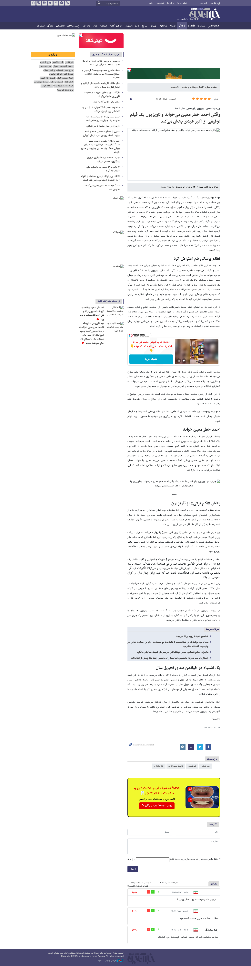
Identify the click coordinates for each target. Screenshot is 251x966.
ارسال (133, 869)
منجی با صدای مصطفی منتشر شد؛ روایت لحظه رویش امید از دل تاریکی (101, 133)
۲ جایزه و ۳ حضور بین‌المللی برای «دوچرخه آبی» (103, 169)
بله (38, 3)
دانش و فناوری (132, 26)
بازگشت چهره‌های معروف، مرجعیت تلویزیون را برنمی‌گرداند (102, 94)
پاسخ (134, 892)
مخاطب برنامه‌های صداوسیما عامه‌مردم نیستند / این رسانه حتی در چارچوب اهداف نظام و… (167, 644)
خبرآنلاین (198, 14)
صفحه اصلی (213, 26)
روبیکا (33, 3)
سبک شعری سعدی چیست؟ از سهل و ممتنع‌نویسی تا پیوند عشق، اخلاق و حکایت (101, 74)
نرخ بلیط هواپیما (65, 90)
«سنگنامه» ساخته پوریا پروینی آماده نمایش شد (102, 187)
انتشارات (60, 26)
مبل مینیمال (45, 66)
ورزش (153, 26)
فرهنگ (182, 26)
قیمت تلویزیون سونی (63, 66)
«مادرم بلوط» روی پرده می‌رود (192, 636)
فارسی (213, 3)
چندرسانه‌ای (73, 26)
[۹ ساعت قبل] (115, 312)
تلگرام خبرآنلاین (61, 3)
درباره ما (170, 3)
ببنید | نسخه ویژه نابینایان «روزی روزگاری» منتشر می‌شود (103, 159)
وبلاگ (50, 26)
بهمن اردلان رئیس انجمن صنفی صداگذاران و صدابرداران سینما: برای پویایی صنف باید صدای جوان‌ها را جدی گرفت (100, 146)
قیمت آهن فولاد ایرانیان (61, 74)
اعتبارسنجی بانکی (65, 78)
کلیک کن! (151, 359)
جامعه (173, 26)
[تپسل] (129, 70)
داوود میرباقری (175, 766)
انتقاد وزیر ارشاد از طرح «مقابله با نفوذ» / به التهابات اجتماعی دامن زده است (100, 178)
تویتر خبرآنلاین (50, 3)
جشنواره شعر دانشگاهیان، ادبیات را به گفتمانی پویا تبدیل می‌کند (101, 109)
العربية (203, 3)
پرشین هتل (49, 70)
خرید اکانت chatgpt (63, 86)
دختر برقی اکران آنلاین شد (107, 102)
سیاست (201, 26)
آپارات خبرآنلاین (44, 3)
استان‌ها (41, 26)
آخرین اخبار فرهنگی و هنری (106, 54)
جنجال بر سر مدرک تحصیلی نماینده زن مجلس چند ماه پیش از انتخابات (169, 658)
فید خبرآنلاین (67, 3)
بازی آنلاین (45, 62)
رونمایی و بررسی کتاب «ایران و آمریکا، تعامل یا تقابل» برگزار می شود (101, 63)
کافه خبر (86, 26)
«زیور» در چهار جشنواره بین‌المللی (103, 126)
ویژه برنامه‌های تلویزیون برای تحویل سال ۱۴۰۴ (197, 109)
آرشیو (151, 3)
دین (95, 26)
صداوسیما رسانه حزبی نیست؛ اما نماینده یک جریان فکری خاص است (102, 119)
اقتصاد (191, 26)
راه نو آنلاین (58, 62)
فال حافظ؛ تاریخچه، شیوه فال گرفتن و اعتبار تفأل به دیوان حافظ (100, 85)
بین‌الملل (163, 26)
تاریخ (144, 26)
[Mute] (184, 360)
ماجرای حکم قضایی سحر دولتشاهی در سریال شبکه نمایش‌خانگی (172, 652)
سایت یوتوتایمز (41, 82)
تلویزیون (174, 87)
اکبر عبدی (205, 766)
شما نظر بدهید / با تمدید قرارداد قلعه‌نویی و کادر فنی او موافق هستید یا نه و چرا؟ (92, 313)
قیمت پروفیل (56, 82)
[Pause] (178, 360)
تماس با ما (182, 3)
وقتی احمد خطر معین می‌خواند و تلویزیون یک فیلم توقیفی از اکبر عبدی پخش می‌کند (175, 118)
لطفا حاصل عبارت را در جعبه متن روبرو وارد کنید (195, 859)
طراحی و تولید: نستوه (107, 960)
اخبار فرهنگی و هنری (192, 87)
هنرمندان (159, 766)
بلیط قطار (69, 82)
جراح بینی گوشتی (65, 70)
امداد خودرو (46, 86)
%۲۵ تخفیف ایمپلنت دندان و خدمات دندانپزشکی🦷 (156, 791)
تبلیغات (160, 3)
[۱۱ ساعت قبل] (115, 327)
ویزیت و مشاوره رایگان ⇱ (157, 805)
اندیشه (103, 26)
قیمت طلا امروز (47, 78)
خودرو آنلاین (116, 26)
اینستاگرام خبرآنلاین (56, 3)
